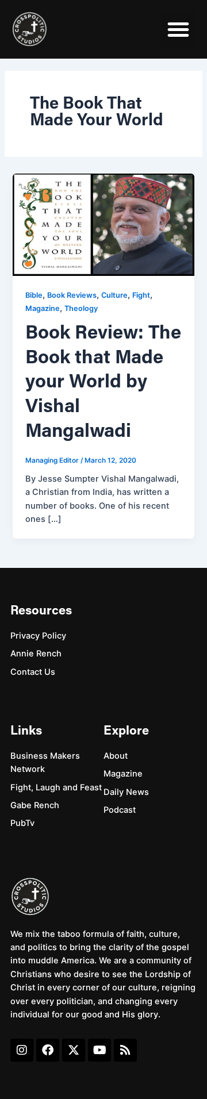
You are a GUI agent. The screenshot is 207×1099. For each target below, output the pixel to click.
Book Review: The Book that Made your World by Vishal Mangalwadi (103, 382)
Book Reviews (72, 295)
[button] (178, 29)
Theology (81, 308)
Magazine (42, 308)
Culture (114, 295)
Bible (34, 295)
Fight (141, 295)
